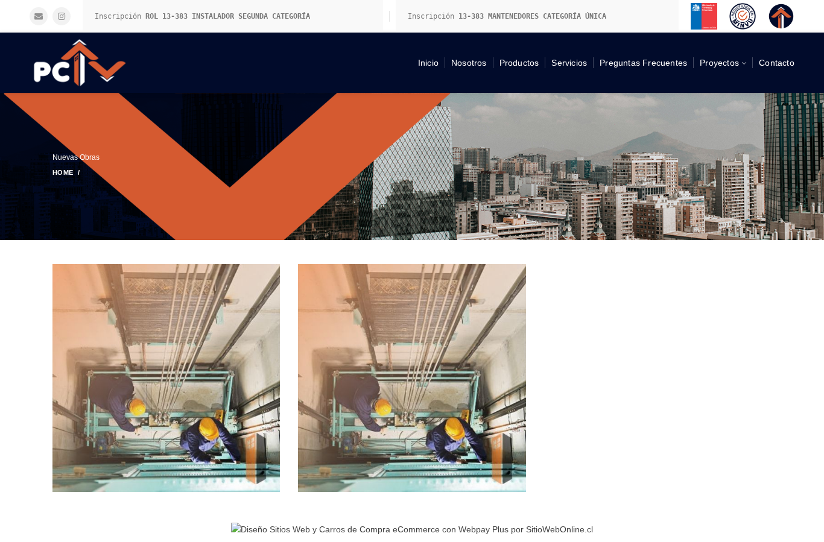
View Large (271, 273)
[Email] (39, 16)
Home (62, 172)
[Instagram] (61, 16)
